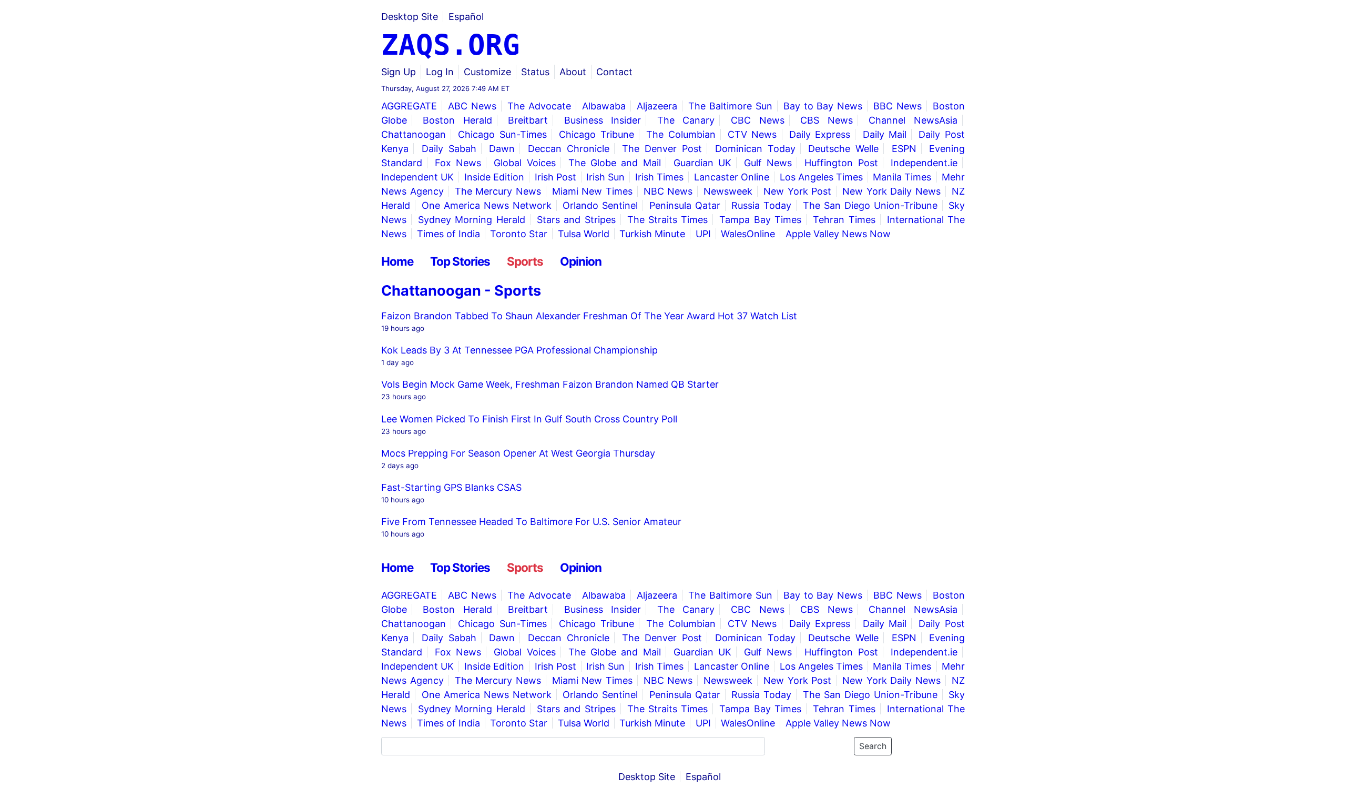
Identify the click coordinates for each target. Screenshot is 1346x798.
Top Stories (460, 261)
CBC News (757, 120)
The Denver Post (662, 148)
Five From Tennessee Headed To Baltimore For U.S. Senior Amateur (531, 521)
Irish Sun (605, 177)
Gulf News (768, 162)
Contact (614, 71)
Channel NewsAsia (913, 120)
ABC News (472, 106)
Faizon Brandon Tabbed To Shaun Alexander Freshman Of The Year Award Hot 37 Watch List (589, 315)
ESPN (904, 148)
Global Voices (524, 162)
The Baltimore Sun (730, 106)
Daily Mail (885, 134)
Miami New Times (592, 191)
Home (397, 261)
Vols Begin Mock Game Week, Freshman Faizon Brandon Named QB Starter (550, 384)
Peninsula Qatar (684, 205)
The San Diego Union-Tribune (870, 205)
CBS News (826, 120)
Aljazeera (657, 106)
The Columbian (681, 134)
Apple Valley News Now (838, 233)
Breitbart (528, 120)
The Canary (686, 120)
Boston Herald (457, 120)
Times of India (448, 233)
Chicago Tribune (596, 134)
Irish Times (659, 177)
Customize (487, 71)
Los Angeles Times (821, 177)
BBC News (897, 106)
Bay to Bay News (822, 106)
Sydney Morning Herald (471, 219)
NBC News (668, 191)
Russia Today (761, 205)
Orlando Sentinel (600, 205)
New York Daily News (891, 191)
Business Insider (602, 120)
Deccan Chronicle (568, 148)
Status (535, 71)
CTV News (752, 134)
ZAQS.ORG (450, 45)
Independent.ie (924, 162)
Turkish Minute (652, 233)
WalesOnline (748, 233)
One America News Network (487, 205)
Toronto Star (518, 233)
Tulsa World (583, 233)
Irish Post (555, 177)
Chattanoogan (413, 134)
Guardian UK (702, 162)
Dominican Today (755, 148)
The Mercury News (498, 191)
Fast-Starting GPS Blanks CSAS (451, 487)
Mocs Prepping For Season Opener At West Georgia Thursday (518, 453)
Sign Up (398, 71)
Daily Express (820, 134)
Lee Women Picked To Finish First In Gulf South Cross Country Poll (529, 419)
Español (466, 16)
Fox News (458, 162)
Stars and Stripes (576, 219)
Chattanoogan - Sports (461, 290)
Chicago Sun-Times (502, 134)
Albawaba (604, 106)
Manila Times (902, 177)
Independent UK (417, 177)
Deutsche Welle (843, 148)
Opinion (580, 261)
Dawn (502, 148)
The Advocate (539, 106)
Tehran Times (844, 219)
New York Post (797, 191)
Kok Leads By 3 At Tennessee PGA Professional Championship (519, 350)
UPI (703, 233)
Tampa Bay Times (760, 219)
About (572, 71)
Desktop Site (409, 16)
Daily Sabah (449, 148)
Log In (440, 71)
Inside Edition (494, 177)
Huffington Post (841, 162)
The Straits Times (667, 219)
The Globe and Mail (614, 162)
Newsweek (727, 191)
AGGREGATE (409, 106)
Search (872, 746)
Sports (525, 261)
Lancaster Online (731, 177)
